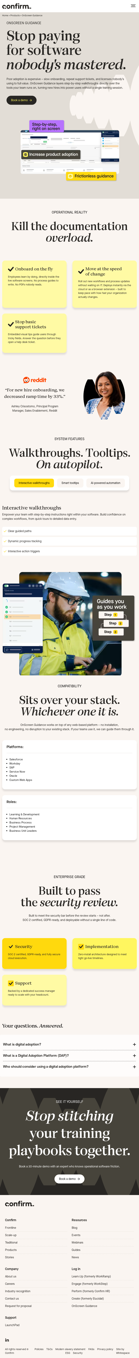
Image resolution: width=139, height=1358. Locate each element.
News (75, 1257)
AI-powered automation (105, 483)
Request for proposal (18, 1306)
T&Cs (49, 1349)
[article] (69, 918)
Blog (74, 1228)
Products (15, 15)
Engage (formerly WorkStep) (90, 1284)
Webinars (77, 1242)
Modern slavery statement (70, 1349)
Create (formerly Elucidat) (88, 1298)
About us (10, 1276)
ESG (67, 1353)
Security (78, 1353)
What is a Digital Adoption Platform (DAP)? (36, 1055)
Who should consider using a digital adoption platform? (46, 1066)
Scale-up (10, 1235)
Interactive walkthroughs (34, 483)
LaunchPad (12, 1325)
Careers (10, 1284)
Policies (39, 1349)
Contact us (12, 1298)
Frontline (10, 1228)
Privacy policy (105, 1349)
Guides (76, 1250)
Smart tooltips (70, 483)
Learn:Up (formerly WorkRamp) (91, 1276)
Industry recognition (17, 1291)
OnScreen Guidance (84, 1306)
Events (76, 1235)
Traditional (11, 1242)
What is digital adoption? (22, 1044)
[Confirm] (16, 6)
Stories (9, 1257)
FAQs (91, 1349)
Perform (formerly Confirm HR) (91, 1291)
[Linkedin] (7, 1339)
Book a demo (19, 100)
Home (5, 15)
